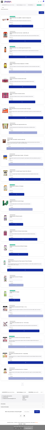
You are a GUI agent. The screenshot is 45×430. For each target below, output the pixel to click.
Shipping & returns (25, 397)
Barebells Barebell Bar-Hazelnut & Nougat (16, 201)
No (20, 428)
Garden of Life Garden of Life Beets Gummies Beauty (18, 231)
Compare (11, 115)
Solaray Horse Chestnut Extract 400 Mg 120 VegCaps (18, 246)
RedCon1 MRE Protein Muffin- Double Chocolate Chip (16, 139)
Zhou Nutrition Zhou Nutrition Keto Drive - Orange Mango (18, 353)
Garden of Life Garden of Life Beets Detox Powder (18, 78)
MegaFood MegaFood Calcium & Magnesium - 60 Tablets (19, 63)
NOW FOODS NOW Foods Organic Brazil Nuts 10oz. (18, 124)
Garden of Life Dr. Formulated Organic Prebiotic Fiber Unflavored (20, 171)
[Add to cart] (21, 26)
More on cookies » (28, 428)
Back (3, 7)
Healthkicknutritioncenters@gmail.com (9, 398)
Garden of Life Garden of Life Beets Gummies (17, 93)
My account (24, 399)
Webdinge (36, 422)
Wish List (11, 22)
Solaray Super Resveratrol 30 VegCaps (16, 276)
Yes (15, 428)
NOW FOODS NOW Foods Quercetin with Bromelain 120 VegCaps (20, 108)
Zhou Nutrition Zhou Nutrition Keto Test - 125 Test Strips (19, 322)
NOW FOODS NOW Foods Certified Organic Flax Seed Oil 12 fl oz (20, 47)
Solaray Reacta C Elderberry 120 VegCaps (16, 186)
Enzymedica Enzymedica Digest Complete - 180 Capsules (18, 155)
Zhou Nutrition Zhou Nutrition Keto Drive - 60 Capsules (18, 369)
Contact (23, 398)
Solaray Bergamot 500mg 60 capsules (16, 216)
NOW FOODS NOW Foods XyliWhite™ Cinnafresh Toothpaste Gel (20, 17)
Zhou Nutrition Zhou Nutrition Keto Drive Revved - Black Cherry (19, 337)
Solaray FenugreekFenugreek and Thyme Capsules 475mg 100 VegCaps (20, 261)
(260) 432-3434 (5, 397)
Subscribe (37, 411)
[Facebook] (20, 415)
